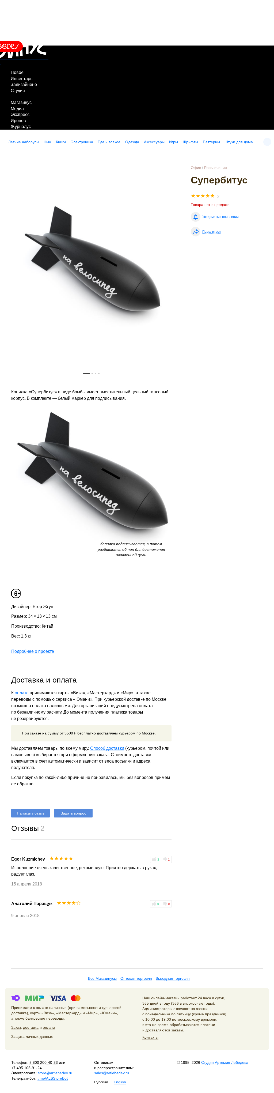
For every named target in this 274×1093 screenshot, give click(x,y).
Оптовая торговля (136, 978)
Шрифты (190, 142)
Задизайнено (24, 84)
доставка (31, 1027)
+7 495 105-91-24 (26, 1068)
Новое (17, 72)
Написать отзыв (30, 813)
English (120, 1082)
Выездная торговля (173, 978)
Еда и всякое (109, 142)
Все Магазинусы (102, 978)
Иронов (18, 120)
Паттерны (211, 142)
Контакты (150, 1037)
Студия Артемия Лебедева (224, 1062)
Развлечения (215, 167)
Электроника (82, 142)
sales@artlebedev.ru (111, 1073)
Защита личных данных (32, 1036)
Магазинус (21, 102)
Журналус (21, 126)
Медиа (17, 108)
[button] (86, 373)
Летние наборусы (23, 142)
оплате (22, 693)
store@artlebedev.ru (55, 1073)
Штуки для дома (238, 142)
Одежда (132, 142)
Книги (61, 142)
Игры (173, 142)
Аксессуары (154, 142)
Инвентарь (21, 78)
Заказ (16, 1027)
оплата (49, 1027)
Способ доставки (107, 748)
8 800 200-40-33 (43, 1062)
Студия (18, 90)
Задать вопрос (73, 813)
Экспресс (20, 114)
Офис (196, 167)
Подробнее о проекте (32, 651)
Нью (47, 142)
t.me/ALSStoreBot (52, 1078)
